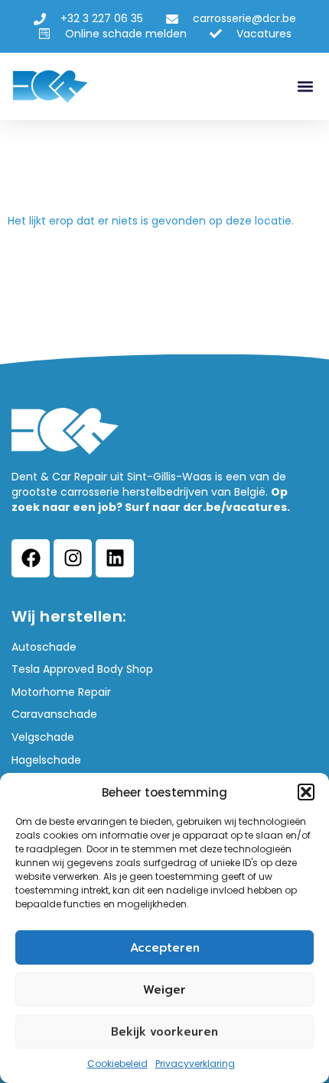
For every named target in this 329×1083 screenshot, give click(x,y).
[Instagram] (73, 558)
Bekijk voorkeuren (164, 1031)
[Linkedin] (115, 558)
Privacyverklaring (195, 1063)
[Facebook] (30, 558)
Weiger (164, 989)
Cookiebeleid (117, 1063)
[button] (306, 792)
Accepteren (165, 947)
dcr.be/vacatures (235, 507)
